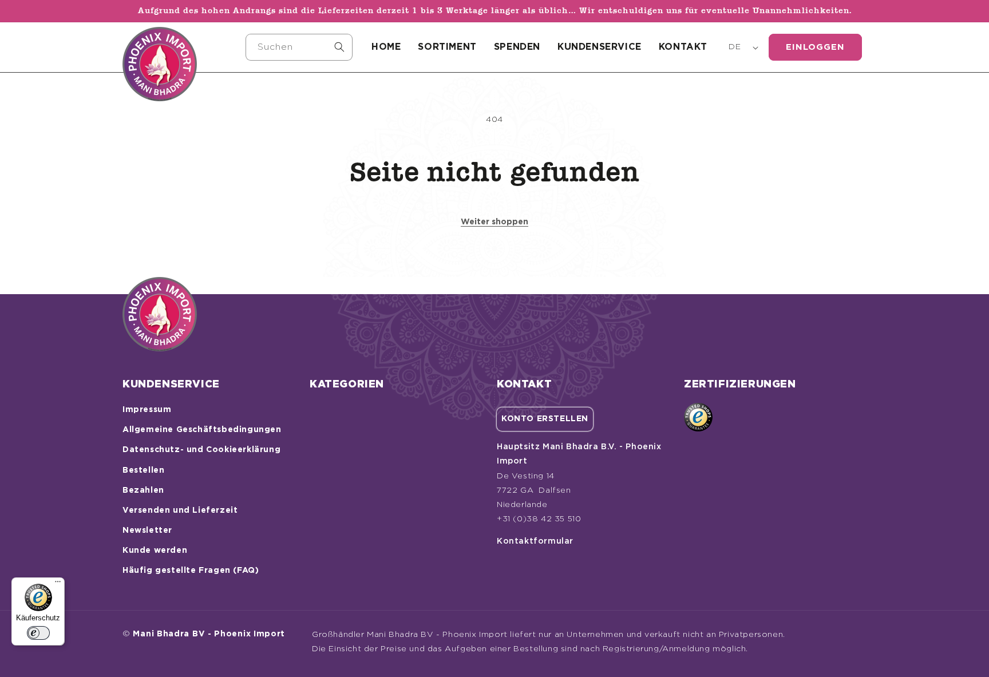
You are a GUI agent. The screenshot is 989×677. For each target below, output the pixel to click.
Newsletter (147, 530)
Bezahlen (143, 490)
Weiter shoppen (494, 222)
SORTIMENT (447, 47)
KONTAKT (683, 47)
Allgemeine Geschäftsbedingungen (202, 430)
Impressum (146, 410)
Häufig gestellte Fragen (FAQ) (190, 571)
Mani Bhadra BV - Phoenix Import (209, 634)
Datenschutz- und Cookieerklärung (201, 450)
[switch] (38, 633)
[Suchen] (339, 47)
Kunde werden (154, 551)
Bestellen (143, 470)
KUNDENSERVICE (599, 47)
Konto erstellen (544, 419)
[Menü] (58, 584)
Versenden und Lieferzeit (180, 510)
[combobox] (299, 47)
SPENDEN (517, 47)
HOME (386, 47)
